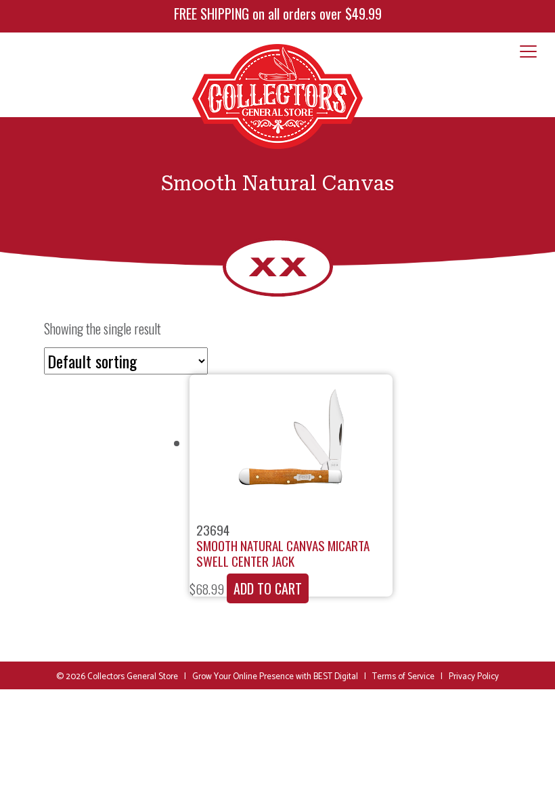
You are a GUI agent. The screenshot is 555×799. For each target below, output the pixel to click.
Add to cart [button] (268, 588)
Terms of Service (403, 677)
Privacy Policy (474, 677)
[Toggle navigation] (528, 52)
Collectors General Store (132, 677)
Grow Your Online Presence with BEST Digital (275, 677)
